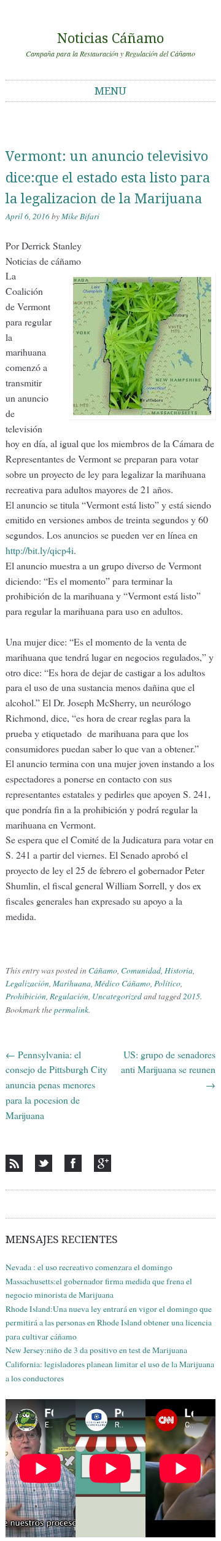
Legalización (27, 983)
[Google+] (102, 1163)
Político (167, 983)
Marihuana (72, 983)
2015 (191, 996)
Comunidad (141, 970)
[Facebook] (73, 1163)
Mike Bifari (80, 216)
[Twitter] (43, 1163)
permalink (71, 1009)
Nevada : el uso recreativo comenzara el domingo (89, 1267)
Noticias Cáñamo (110, 38)
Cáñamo (102, 970)
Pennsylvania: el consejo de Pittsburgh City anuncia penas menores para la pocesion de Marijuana (56, 1085)
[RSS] (14, 1163)
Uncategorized (117, 996)
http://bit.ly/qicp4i (40, 550)
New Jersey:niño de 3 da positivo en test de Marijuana (96, 1350)
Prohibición (26, 996)
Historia (179, 970)
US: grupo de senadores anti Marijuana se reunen (168, 1069)
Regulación (69, 996)
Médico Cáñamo (122, 983)
